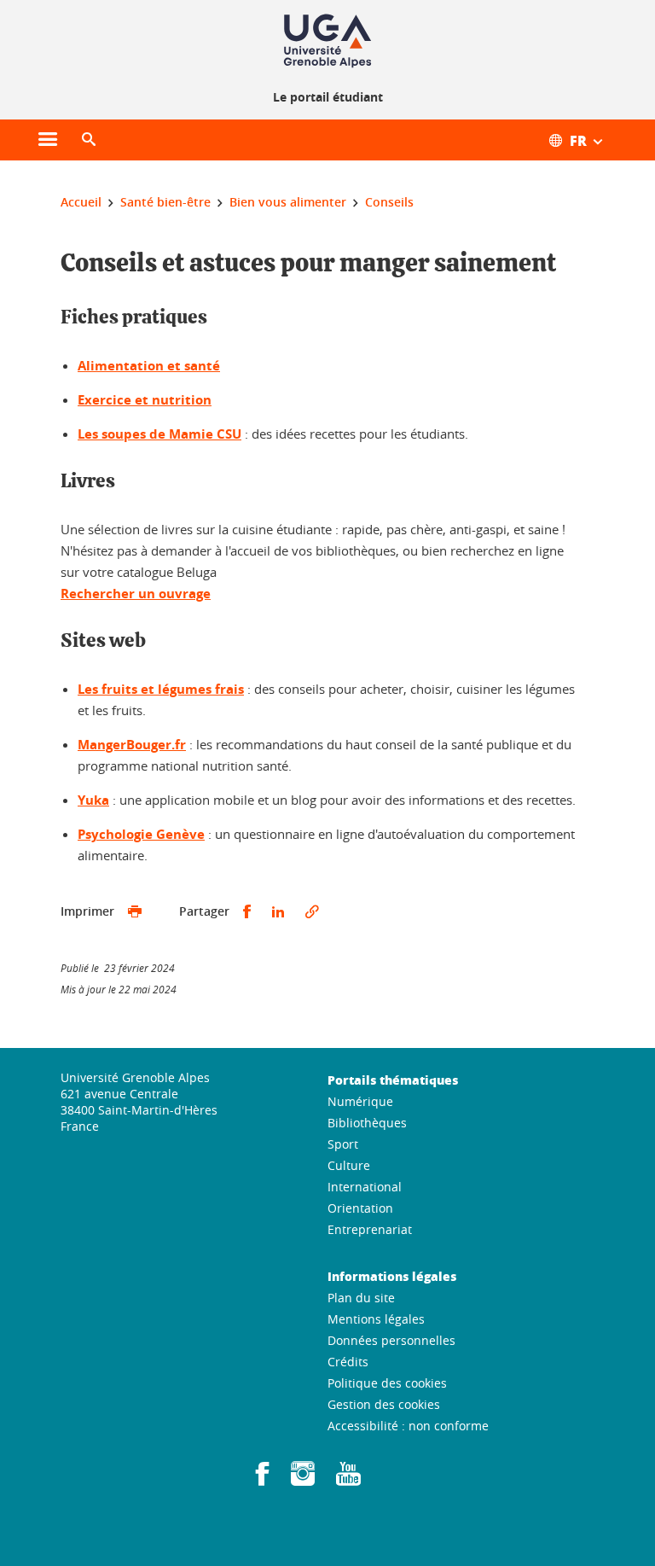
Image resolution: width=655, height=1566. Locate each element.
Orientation (360, 1208)
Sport (343, 1144)
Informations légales (392, 1275)
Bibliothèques (367, 1123)
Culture (349, 1165)
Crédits (348, 1362)
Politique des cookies (387, 1383)
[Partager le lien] (312, 911)
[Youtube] (348, 1479)
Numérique (360, 1101)
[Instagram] (303, 1479)
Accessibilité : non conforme (408, 1426)
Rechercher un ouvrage (136, 594)
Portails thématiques (393, 1079)
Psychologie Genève (141, 834)
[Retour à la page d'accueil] (327, 41)
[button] (88, 139)
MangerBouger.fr (132, 745)
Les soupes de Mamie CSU (159, 434)
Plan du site (361, 1297)
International (365, 1187)
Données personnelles (391, 1340)
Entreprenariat (370, 1229)
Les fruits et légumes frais (161, 689)
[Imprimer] (135, 911)
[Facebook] (263, 1479)
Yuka (93, 800)
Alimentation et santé (149, 366)
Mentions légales (376, 1319)
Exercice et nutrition (145, 400)
